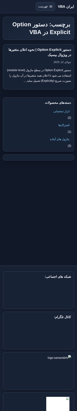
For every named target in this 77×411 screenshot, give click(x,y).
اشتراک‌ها (63, 125)
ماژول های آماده (59, 139)
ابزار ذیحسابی (61, 111)
